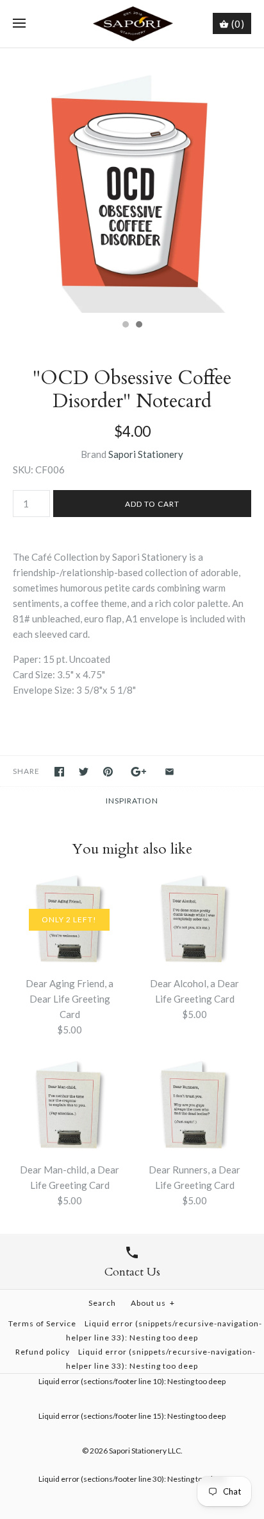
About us (153, 1303)
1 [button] (125, 325)
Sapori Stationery (145, 454)
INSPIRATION (132, 800)
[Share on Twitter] (83, 772)
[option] (132, 180)
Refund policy (42, 1352)
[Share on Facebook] (59, 772)
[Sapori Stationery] (132, 23)
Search (102, 1303)
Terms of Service (42, 1323)
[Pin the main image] (108, 772)
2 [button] (138, 325)
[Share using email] (169, 772)
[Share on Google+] (139, 772)
